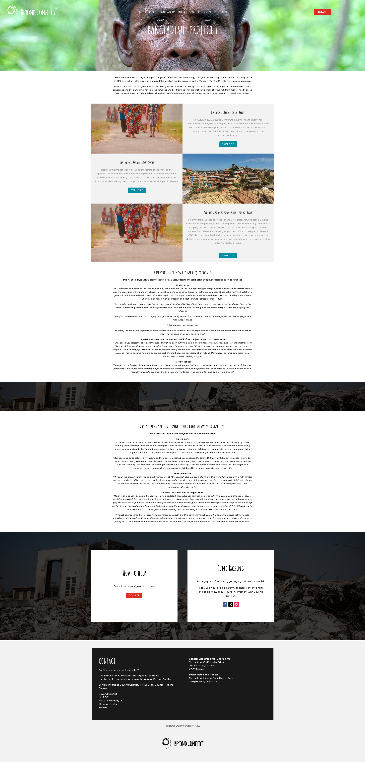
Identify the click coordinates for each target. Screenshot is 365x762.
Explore (228, 144)
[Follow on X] (230, 604)
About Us (150, 12)
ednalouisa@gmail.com (202, 665)
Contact (224, 12)
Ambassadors (168, 12)
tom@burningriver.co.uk (203, 681)
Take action (209, 12)
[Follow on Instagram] (236, 604)
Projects (195, 12)
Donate (322, 12)
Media (181, 12)
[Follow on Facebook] (225, 604)
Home (139, 12)
